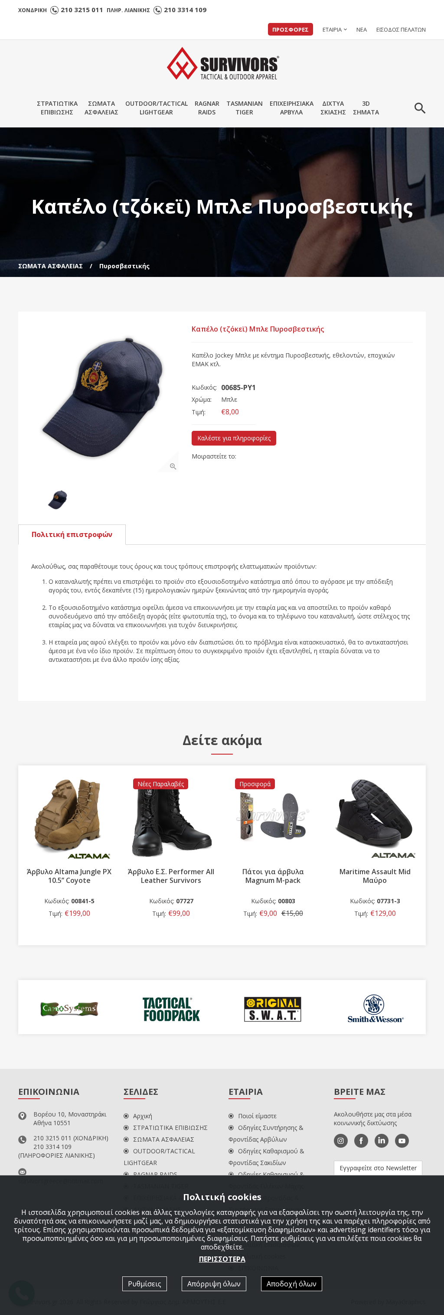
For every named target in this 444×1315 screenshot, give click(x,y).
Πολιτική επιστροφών (72, 534)
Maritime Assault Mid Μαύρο (273, 876)
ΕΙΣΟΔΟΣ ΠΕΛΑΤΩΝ (401, 29)
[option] (105, 398)
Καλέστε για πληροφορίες (234, 438)
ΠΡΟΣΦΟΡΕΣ (290, 29)
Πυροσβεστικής (124, 266)
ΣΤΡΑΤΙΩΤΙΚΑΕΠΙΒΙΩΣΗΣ (57, 107)
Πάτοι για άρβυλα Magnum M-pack (171, 876)
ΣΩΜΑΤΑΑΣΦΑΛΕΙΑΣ (101, 107)
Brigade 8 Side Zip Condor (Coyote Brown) (375, 876)
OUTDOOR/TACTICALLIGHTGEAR (156, 107)
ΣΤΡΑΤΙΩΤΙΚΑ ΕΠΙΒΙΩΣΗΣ (170, 1127)
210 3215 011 (82, 9)
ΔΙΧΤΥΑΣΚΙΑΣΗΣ (333, 107)
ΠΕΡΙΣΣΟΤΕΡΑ (222, 1258)
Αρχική (142, 1116)
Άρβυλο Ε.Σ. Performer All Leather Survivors (69, 876)
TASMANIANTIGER (244, 107)
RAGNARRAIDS (207, 107)
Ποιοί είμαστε (257, 1116)
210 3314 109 (185, 9)
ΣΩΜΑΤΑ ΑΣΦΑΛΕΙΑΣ (50, 266)
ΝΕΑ (361, 29)
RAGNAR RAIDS (155, 1174)
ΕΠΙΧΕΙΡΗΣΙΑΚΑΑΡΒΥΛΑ (291, 107)
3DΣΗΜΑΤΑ (366, 107)
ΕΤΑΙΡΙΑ (332, 29)
